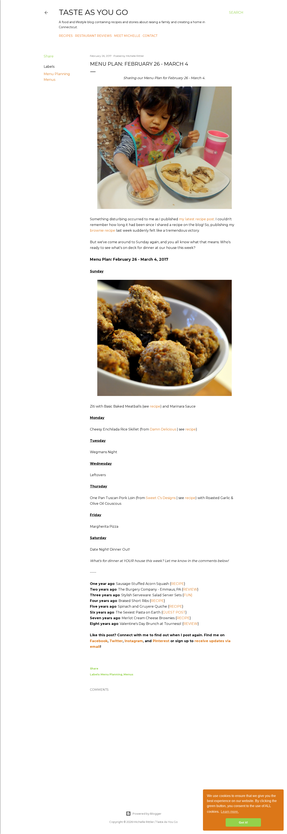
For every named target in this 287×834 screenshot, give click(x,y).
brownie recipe (102, 230)
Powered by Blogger (147, 813)
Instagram (134, 641)
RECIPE (177, 584)
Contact (150, 36)
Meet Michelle (127, 36)
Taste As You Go (93, 12)
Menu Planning (57, 74)
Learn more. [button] (230, 811)
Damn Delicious (163, 429)
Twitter (116, 641)
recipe (155, 406)
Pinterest (161, 641)
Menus (49, 80)
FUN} (188, 595)
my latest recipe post (196, 219)
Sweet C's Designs (161, 498)
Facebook (99, 641)
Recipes (66, 36)
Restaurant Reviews (93, 36)
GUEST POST (174, 612)
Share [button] (49, 56)
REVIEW (190, 589)
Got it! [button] (243, 822)
